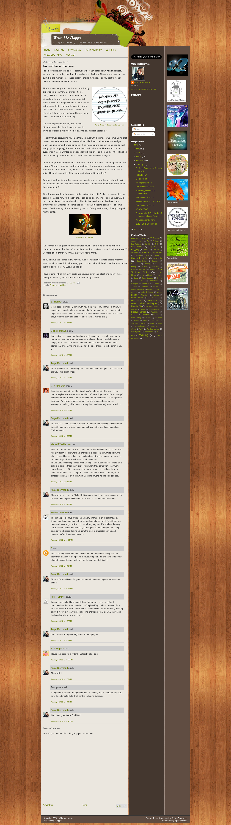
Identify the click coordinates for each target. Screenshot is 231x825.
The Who (143, 323)
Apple (142, 241)
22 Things (111, 50)
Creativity (157, 258)
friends (149, 275)
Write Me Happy (67, 37)
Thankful (134, 323)
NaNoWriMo (136, 306)
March (139, 157)
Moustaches (136, 301)
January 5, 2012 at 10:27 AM (62, 589)
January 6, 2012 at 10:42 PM (62, 721)
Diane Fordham (59, 330)
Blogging (135, 249)
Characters (54, 285)
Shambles (158, 318)
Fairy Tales (143, 269)
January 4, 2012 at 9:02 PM (61, 436)
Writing (63, 285)
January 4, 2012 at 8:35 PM (61, 410)
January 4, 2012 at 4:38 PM (61, 322)
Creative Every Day (139, 258)
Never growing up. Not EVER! (148, 201)
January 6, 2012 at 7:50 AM (61, 679)
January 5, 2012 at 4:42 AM (61, 566)
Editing (133, 267)
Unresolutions (140, 326)
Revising (156, 315)
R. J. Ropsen (57, 648)
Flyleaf (142, 275)
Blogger (58, 821)
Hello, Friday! (141, 175)
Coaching (147, 255)
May (138, 149)
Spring (145, 320)
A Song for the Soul (144, 183)
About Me (59, 50)
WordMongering (153, 329)
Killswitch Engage (137, 289)
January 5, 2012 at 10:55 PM (62, 660)
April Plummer (58, 596)
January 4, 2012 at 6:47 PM (61, 355)
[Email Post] (78, 283)
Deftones (155, 261)
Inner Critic (139, 281)
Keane (155, 286)
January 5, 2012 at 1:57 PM (61, 621)
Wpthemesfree (181, 821)
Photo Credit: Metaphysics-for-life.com (109, 125)
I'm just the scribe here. (58, 66)
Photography (154, 309)
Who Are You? (142, 209)
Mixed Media (137, 298)
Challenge (135, 252)
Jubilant (134, 286)
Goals (136, 278)
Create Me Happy (53, 55)
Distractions (135, 264)
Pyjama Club (74, 50)
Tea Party (155, 320)
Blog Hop (153, 247)
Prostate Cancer (138, 312)
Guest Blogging (147, 278)
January (139, 164)
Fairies (133, 269)
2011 (136, 229)
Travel (152, 323)
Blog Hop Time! (142, 179)
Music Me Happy (93, 50)
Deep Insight (142, 261)
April (138, 153)
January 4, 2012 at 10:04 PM (62, 540)
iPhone (156, 284)
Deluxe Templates (179, 818)
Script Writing (136, 318)
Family (152, 269)
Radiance (134, 315)
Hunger (159, 278)
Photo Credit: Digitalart (84, 237)
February (140, 161)
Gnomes (159, 275)
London (134, 292)
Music (133, 303)
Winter (133, 329)
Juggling (145, 286)
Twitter (159, 323)
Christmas (137, 255)
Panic (143, 309)
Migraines (144, 295)
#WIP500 (134, 238)
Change (145, 252)
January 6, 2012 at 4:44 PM (61, 702)
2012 (136, 145)
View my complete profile (143, 89)
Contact (70, 55)
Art (148, 241)
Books (146, 250)
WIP (141, 329)
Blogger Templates (154, 818)
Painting (134, 309)
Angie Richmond (59, 363)
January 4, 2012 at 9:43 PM (61, 504)
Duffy (157, 264)
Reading (145, 314)
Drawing (147, 264)
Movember (152, 301)
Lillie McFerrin (58, 386)
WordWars (149, 332)
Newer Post (48, 805)
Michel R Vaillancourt (61, 444)
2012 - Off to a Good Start (146, 224)
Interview (145, 284)
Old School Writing (152, 306)
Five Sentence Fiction (145, 187)
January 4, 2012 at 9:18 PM (61, 482)
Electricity (144, 267)
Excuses (155, 267)
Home (47, 50)
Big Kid (148, 244)
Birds (157, 244)
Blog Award (137, 247)
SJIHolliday (56, 301)
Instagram (134, 284)
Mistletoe (156, 295)
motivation (153, 298)
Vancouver (154, 326)
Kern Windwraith (59, 512)
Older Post (121, 806)
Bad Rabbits (136, 244)
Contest (156, 255)
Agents (133, 241)
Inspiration (154, 281)
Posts (137, 129)
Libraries (150, 289)
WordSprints (136, 332)
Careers (156, 250)
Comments (140, 134)
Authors (156, 241)
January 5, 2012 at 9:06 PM (61, 640)
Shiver (136, 320)
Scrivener (147, 318)
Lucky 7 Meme (146, 292)
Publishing (155, 312)
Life (158, 289)
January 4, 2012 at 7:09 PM (61, 378)
